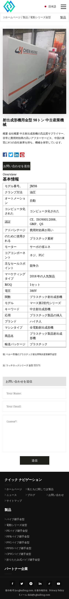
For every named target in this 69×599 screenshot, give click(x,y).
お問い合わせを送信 (16, 166)
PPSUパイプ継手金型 (18, 548)
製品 (25, 17)
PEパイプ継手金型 (17, 530)
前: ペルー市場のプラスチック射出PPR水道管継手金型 (29, 354)
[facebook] (12, 583)
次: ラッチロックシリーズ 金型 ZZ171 (21, 365)
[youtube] (58, 583)
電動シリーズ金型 (40, 17)
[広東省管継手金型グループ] (14, 6)
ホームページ (13, 17)
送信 (35, 460)
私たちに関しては (37, 489)
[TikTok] (49, 583)
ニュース (11, 495)
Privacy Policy (56, 590)
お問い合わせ (56, 495)
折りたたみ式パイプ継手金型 (23, 559)
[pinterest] (31, 583)
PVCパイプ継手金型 (17, 542)
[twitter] (21, 583)
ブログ (31, 495)
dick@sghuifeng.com (39, 594)
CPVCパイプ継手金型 (18, 554)
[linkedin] (40, 583)
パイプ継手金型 (15, 519)
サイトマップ (14, 500)
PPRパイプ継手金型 (17, 536)
